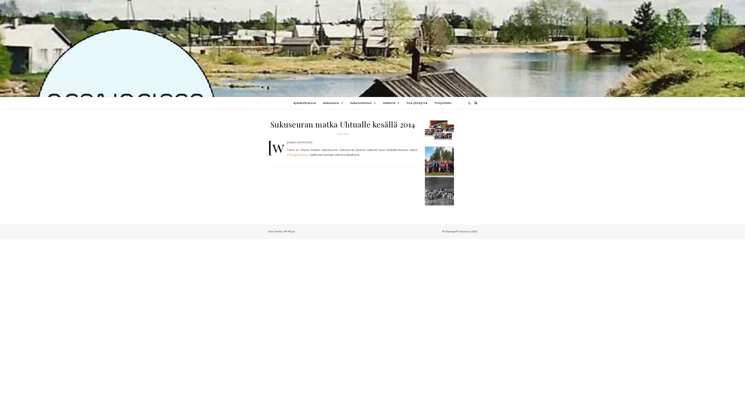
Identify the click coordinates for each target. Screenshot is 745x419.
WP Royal (289, 231)
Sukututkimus (361, 103)
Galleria (389, 103)
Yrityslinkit (443, 103)
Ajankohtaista (304, 103)
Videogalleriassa (297, 155)
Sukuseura (331, 103)
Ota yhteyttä (416, 103)
